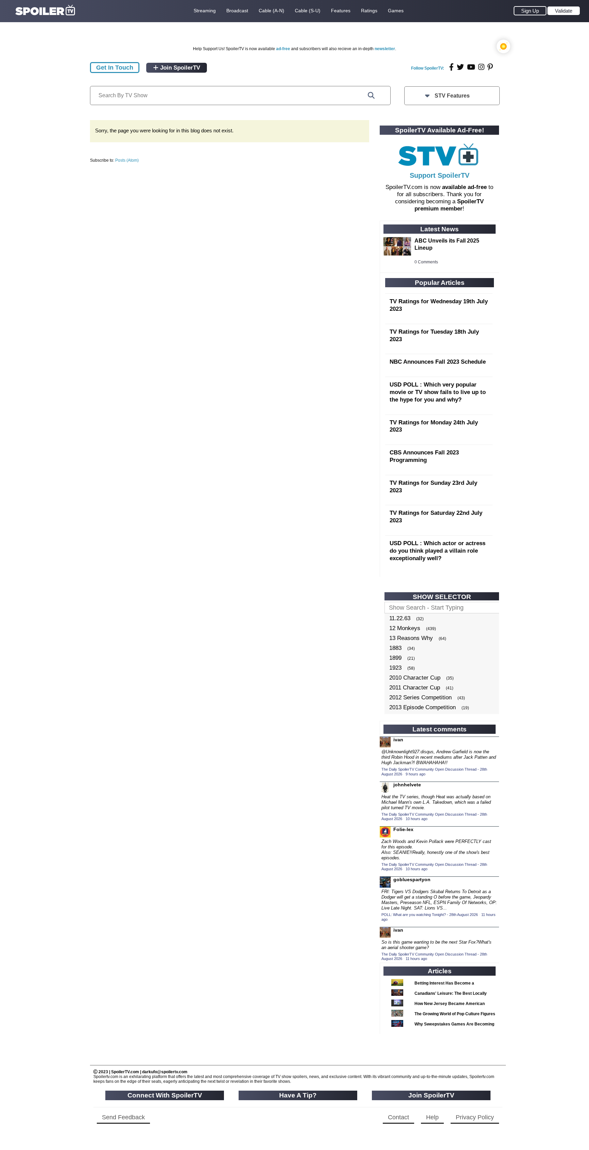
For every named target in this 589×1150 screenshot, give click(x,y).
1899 (395, 658)
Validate (563, 11)
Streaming (205, 10)
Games (396, 10)
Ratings (369, 10)
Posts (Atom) (127, 160)
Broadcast (237, 10)
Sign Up (530, 11)
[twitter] (460, 67)
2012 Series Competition (420, 697)
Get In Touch (114, 67)
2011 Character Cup (414, 687)
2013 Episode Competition (422, 707)
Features (340, 10)
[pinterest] (490, 67)
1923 (395, 668)
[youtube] (471, 67)
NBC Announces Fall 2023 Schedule (438, 362)
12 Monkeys (404, 628)
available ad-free (464, 187)
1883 (395, 648)
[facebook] (451, 67)
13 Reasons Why (411, 638)
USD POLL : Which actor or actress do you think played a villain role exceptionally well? (437, 551)
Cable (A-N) (271, 10)
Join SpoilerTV (179, 67)
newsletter (385, 48)
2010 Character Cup (414, 677)
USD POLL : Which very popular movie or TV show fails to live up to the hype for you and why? (438, 392)
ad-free (283, 48)
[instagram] (481, 67)
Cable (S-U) (307, 10)
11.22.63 (399, 618)
